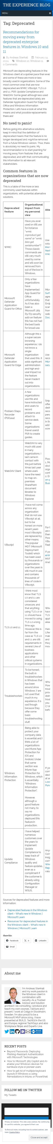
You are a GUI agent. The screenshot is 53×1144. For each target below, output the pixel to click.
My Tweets (10, 1095)
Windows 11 (36, 61)
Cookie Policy (14, 1132)
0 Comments (10, 64)
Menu (5, 13)
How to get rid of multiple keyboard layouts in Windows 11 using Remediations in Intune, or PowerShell (27, 1073)
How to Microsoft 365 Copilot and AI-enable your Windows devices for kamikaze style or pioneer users (27, 1064)
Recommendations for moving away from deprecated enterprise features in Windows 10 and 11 (25, 42)
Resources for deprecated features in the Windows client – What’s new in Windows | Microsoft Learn (28, 925)
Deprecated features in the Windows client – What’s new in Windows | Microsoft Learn (27, 914)
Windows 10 (22, 61)
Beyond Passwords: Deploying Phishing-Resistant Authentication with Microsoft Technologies (25, 1054)
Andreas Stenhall (19, 57)
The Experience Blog (26, 5)
